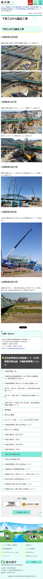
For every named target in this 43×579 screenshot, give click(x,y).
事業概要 (8, 410)
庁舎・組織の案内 (17, 7)
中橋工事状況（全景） (13, 449)
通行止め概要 (9, 415)
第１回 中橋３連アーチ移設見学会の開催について (22, 397)
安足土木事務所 (34, 7)
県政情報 (8, 7)
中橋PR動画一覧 (10, 371)
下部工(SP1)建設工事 (12, 454)
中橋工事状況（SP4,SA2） (14, 444)
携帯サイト (29, 545)
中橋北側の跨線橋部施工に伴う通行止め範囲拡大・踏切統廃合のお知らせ (21, 377)
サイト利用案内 (30, 548)
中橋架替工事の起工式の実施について (18, 484)
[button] (30, 2)
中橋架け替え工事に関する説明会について (20, 489)
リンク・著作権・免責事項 (9, 545)
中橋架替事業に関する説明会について (18, 425)
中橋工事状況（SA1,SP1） (14, 434)
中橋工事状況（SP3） (12, 439)
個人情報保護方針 (7, 548)
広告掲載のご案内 (21, 512)
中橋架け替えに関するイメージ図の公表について (22, 474)
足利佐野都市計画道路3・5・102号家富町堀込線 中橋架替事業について (22, 361)
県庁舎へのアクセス (31, 556)
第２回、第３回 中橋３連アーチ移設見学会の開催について (22, 389)
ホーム (3, 7)
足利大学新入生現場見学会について (17, 479)
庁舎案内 (33, 562)
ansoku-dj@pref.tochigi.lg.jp (15, 348)
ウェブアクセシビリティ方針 (10, 552)
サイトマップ (6, 556)
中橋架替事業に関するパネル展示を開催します (21, 383)
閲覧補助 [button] (35, 4)
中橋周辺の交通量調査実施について (17, 469)
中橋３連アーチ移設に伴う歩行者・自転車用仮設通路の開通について (22, 404)
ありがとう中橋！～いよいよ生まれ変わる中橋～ (22, 420)
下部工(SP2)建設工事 (12, 459)
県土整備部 (26, 7)
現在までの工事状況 (12, 429)
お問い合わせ (30, 552)
